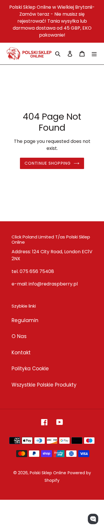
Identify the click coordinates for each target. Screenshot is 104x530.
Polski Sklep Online (48, 473)
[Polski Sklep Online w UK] (29, 53)
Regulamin (25, 320)
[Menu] (94, 53)
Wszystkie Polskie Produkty (44, 384)
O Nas (19, 336)
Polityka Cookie (30, 368)
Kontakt (21, 352)
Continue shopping (48, 163)
